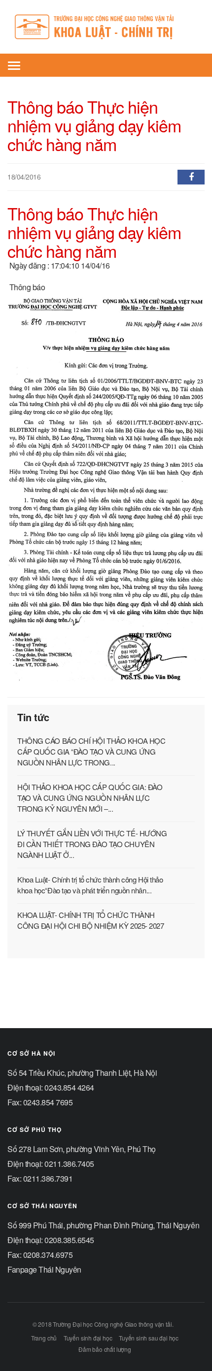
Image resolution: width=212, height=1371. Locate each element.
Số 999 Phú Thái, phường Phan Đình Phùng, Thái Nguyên (103, 1225)
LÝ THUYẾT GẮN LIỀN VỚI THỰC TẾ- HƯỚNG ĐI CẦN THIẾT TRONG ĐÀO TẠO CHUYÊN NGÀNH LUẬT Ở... (92, 844)
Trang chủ (44, 1338)
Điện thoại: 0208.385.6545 (50, 1240)
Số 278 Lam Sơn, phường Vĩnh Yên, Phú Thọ (81, 1149)
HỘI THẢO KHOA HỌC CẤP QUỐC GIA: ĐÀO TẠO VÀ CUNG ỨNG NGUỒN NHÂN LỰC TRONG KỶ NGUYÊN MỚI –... (89, 798)
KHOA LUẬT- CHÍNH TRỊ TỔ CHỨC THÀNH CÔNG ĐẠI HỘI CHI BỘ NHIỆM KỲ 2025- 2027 (90, 920)
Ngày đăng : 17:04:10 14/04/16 (59, 265)
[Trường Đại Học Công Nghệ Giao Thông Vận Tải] (102, 27)
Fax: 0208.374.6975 (39, 1254)
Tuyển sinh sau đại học (148, 1338)
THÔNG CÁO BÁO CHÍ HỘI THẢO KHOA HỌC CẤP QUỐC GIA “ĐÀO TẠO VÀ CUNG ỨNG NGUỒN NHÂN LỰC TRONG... (91, 751)
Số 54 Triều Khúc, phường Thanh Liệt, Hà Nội (82, 1072)
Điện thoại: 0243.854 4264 (50, 1087)
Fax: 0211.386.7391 (39, 1178)
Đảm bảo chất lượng (104, 1349)
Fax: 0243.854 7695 (39, 1102)
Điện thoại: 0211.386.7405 (50, 1163)
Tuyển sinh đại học (88, 1338)
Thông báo (27, 287)
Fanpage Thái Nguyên (44, 1269)
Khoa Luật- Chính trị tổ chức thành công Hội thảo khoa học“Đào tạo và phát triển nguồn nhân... (90, 884)
